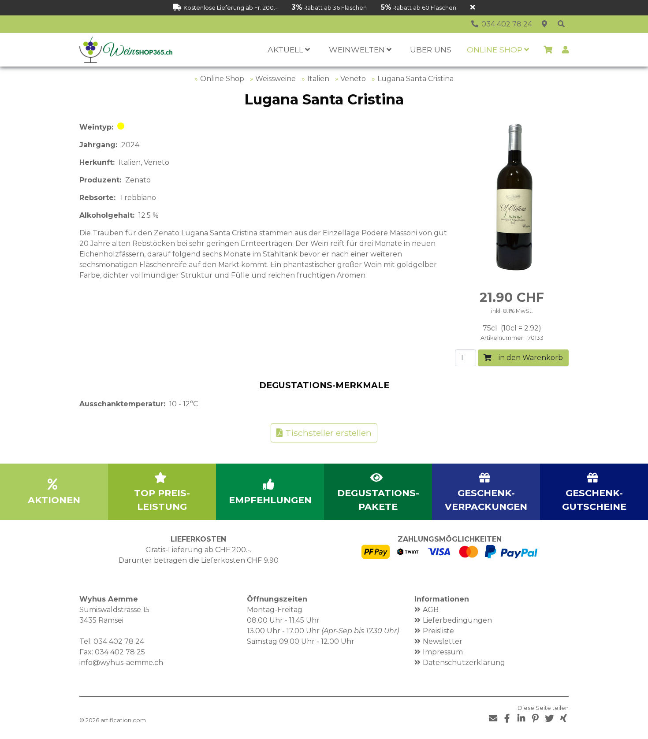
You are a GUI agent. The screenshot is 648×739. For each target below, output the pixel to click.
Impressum (443, 652)
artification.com (123, 720)
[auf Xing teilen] (563, 718)
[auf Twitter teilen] (549, 718)
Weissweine (275, 78)
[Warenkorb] (548, 50)
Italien (318, 78)
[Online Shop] (561, 24)
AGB (431, 609)
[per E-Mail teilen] (493, 718)
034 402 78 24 (118, 641)
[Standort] (544, 24)
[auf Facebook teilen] (507, 718)
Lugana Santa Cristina (415, 78)
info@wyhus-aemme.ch (121, 662)
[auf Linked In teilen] (521, 718)
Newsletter (442, 641)
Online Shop (222, 78)
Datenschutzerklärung (464, 662)
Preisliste (438, 631)
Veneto (353, 78)
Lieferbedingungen (457, 620)
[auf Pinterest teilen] (535, 718)
